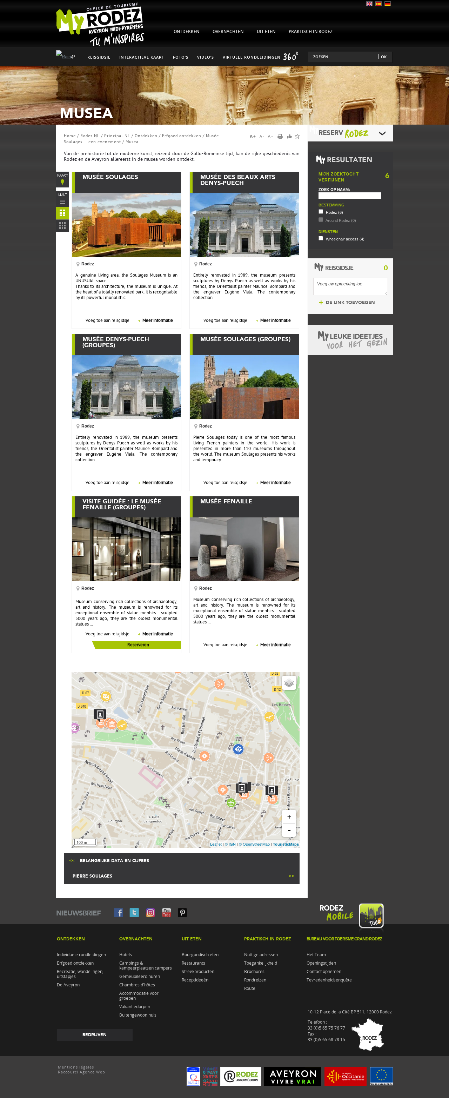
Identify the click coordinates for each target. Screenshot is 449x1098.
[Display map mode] (62, 179)
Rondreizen (255, 980)
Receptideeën (195, 980)
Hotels (125, 954)
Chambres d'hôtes (137, 985)
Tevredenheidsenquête (329, 980)
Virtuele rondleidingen (252, 57)
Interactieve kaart (141, 57)
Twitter (134, 912)
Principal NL (117, 136)
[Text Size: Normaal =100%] (271, 136)
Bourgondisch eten (200, 954)
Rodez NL (90, 136)
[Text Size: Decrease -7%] (262, 136)
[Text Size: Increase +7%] (254, 136)
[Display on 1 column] (62, 199)
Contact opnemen (324, 971)
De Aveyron (68, 985)
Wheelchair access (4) (344, 239)
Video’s (205, 57)
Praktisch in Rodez (267, 939)
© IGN (230, 844)
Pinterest (182, 912)
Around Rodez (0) (340, 220)
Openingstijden (321, 963)
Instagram (150, 912)
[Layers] (289, 682)
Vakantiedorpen (134, 1006)
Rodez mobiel (350, 921)
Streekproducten (198, 971)
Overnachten (136, 939)
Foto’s (180, 57)
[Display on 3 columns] (62, 227)
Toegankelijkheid (260, 963)
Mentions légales (76, 1067)
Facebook (118, 912)
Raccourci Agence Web (81, 1072)
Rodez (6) (334, 212)
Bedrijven (94, 1034)
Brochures (254, 971)
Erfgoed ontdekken (181, 136)
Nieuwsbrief (78, 913)
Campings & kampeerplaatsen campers (145, 966)
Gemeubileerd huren (139, 976)
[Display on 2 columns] (62, 214)
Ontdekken (146, 136)
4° (73, 57)
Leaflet (216, 844)
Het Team (316, 954)
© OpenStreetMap (254, 844)
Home (70, 136)
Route (249, 988)
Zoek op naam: (334, 189)
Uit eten (192, 939)
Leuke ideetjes (356, 336)
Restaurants (193, 963)
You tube (167, 912)
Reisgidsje (98, 57)
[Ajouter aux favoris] (297, 136)
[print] (282, 136)
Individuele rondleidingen (81, 954)
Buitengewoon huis (137, 1015)
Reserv (331, 133)
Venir (366, 1035)
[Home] (100, 44)
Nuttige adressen (261, 954)
